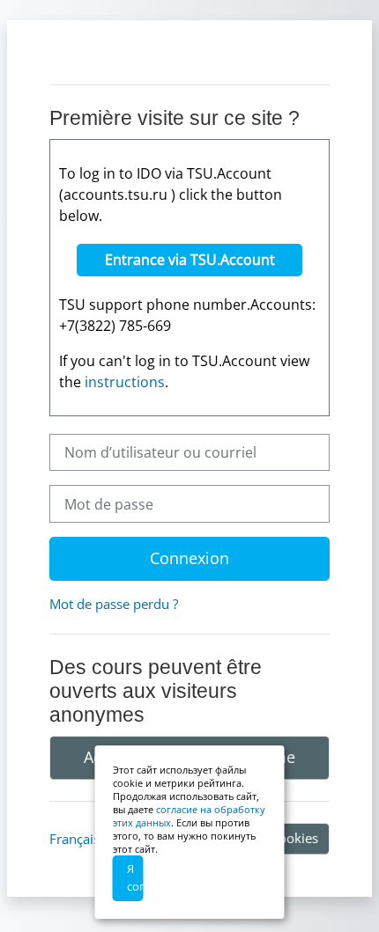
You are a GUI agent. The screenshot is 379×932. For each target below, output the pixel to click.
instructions (125, 382)
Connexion (189, 558)
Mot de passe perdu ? (113, 604)
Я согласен (135, 877)
